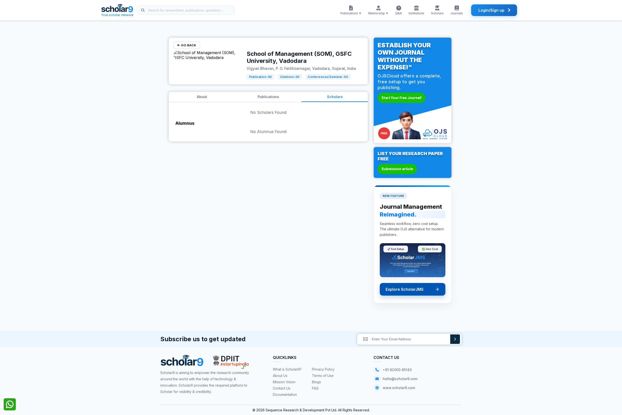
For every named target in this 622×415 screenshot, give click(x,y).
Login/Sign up (491, 10)
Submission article (397, 169)
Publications (268, 97)
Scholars (335, 97)
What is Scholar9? (287, 369)
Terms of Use (323, 376)
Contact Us (281, 388)
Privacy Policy (323, 369)
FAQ (315, 388)
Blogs (316, 382)
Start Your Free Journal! (401, 98)
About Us (280, 376)
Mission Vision (284, 382)
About (202, 97)
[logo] (182, 362)
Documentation (285, 394)
